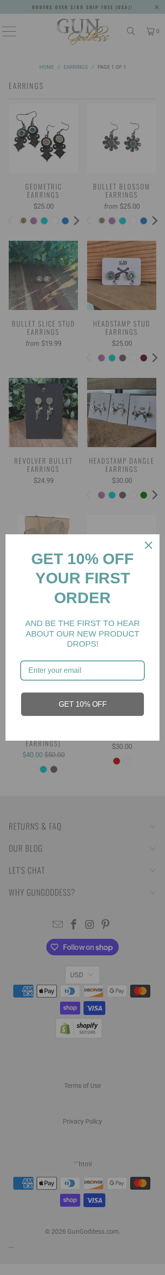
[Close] (149, 545)
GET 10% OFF (83, 704)
